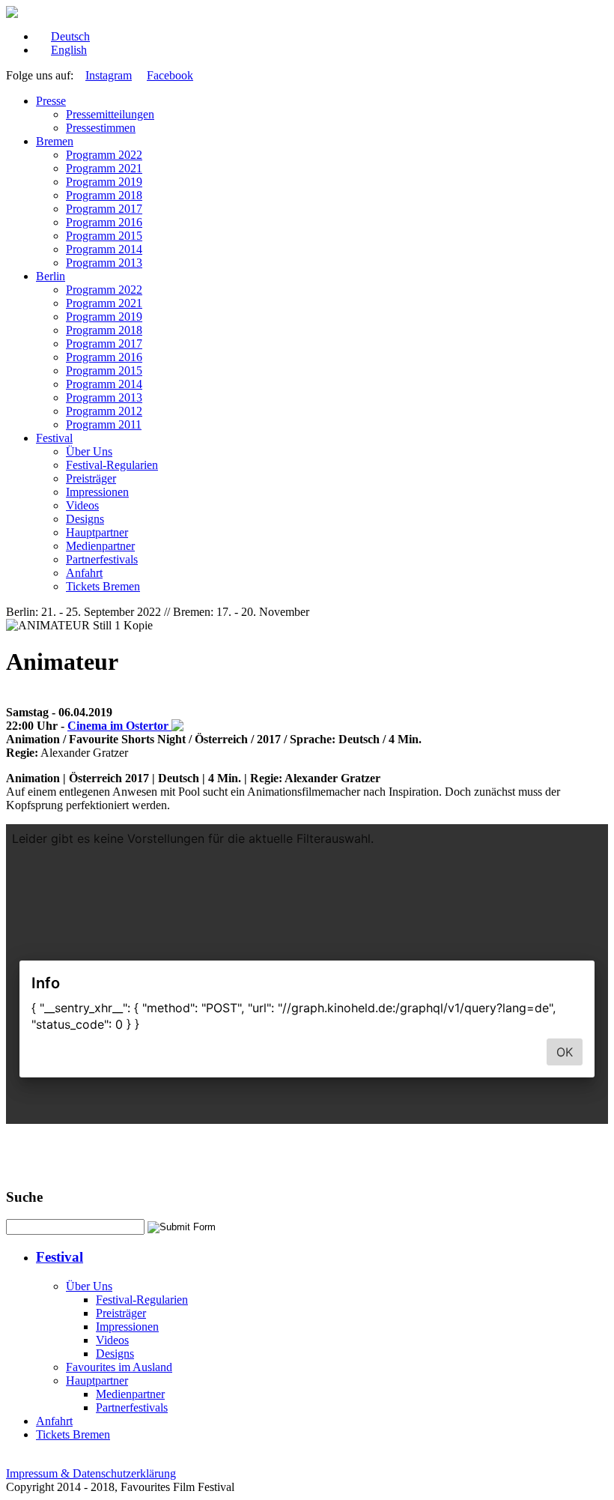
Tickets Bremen (103, 586)
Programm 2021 (104, 168)
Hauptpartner (97, 532)
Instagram (108, 75)
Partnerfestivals (102, 559)
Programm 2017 (104, 208)
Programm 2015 (104, 235)
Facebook (170, 75)
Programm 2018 (104, 195)
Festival (54, 438)
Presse (51, 100)
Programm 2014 (104, 249)
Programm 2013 (104, 262)
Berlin (50, 276)
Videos (82, 505)
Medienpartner (100, 545)
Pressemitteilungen (110, 114)
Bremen (54, 141)
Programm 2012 (104, 411)
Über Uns (89, 451)
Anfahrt (84, 572)
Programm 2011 (104, 424)
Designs (85, 518)
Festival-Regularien (112, 465)
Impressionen (97, 492)
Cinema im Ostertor (119, 725)
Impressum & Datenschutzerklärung (91, 1473)
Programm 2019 (104, 181)
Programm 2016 (104, 222)
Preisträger (91, 478)
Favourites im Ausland (119, 1367)
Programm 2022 (104, 154)
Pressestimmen (101, 127)
